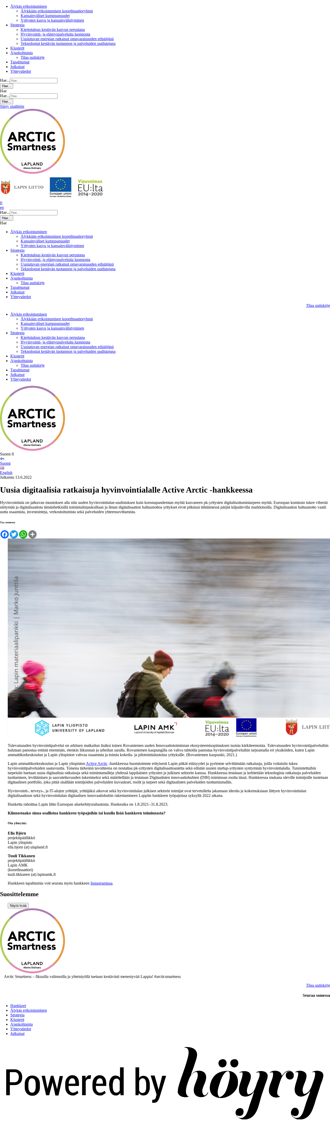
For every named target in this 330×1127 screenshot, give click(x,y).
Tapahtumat (19, 62)
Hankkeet (18, 1005)
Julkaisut (17, 66)
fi (1, 203)
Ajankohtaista (21, 53)
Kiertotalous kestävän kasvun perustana (53, 29)
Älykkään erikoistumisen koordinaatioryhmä (57, 11)
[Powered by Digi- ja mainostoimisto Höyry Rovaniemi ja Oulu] (165, 1124)
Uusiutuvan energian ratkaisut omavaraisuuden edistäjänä (67, 39)
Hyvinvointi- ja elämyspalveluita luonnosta (55, 34)
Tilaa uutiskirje (33, 57)
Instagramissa (101, 883)
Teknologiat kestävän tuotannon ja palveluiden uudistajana (68, 43)
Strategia (17, 25)
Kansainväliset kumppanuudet (45, 15)
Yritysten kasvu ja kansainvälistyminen (52, 20)
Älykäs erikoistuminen (28, 6)
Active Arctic (97, 763)
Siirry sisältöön (12, 106)
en (2, 207)
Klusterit (17, 48)
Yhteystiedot (20, 71)
